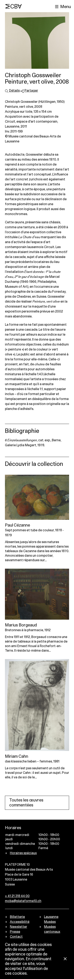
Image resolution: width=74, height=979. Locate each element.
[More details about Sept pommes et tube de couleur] (37, 497)
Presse (15, 931)
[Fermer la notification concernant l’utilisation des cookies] (65, 959)
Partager (31, 90)
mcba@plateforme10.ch (23, 901)
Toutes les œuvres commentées (26, 802)
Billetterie (17, 917)
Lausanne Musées (51, 919)
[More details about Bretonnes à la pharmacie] (37, 594)
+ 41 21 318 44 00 (17, 896)
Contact (16, 936)
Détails (14, 90)
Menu (65, 7)
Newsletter (18, 926)
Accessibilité (19, 921)
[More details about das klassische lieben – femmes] (37, 705)
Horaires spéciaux (23, 853)
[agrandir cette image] (37, 40)
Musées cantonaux (52, 929)
